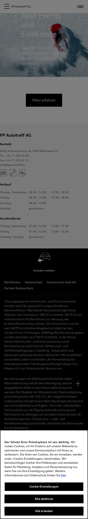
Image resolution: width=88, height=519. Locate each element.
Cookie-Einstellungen (44, 486)
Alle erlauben (44, 511)
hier (63, 475)
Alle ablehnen (44, 499)
